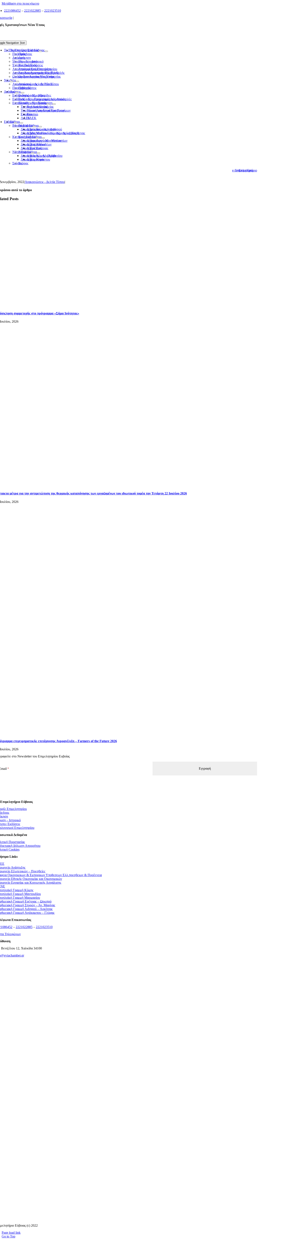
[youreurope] (126, 1166)
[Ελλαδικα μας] (126, 1010)
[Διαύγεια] (126, 1114)
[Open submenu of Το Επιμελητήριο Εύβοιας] (40, 51)
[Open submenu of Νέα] (11, 81)
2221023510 (52, 10)
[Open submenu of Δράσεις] (16, 92)
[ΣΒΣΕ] (126, 1140)
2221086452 (12, 10)
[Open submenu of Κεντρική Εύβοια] (37, 138)
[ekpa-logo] (126, 1192)
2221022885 (32, 10)
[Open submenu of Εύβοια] (15, 123)
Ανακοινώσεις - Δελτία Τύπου (45, 182)
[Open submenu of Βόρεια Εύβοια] (34, 126)
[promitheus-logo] (126, 1036)
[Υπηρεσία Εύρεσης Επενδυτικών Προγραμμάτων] (126, 1062)
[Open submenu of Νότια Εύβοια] (32, 153)
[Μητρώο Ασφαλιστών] (126, 1218)
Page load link (11, 1232)
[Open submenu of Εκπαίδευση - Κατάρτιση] (48, 104)
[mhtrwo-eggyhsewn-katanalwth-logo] (126, 1088)
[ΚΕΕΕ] (126, 984)
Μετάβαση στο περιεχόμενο (20, 3)
